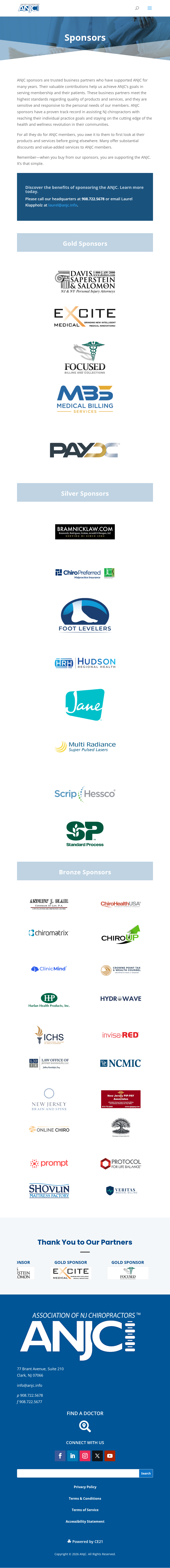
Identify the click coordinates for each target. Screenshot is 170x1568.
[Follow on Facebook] (60, 1455)
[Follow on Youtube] (109, 1455)
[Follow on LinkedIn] (72, 1455)
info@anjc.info (29, 1385)
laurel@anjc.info (62, 205)
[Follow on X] (97, 1455)
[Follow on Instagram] (85, 1455)
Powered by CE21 (87, 1541)
